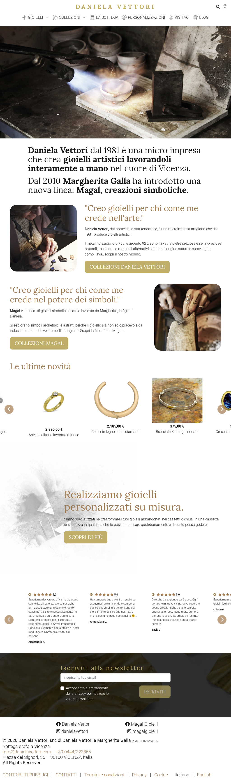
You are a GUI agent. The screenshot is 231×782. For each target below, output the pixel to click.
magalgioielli (144, 731)
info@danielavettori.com (27, 751)
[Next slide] (221, 409)
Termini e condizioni (104, 774)
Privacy (139, 774)
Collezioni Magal (39, 343)
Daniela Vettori (116, 6)
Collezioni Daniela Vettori (127, 267)
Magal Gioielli (144, 724)
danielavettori (74, 731)
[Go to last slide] (9, 409)
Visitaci (182, 17)
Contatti (66, 774)
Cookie (161, 774)
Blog (203, 17)
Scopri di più (86, 537)
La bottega (106, 17)
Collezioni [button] (69, 17)
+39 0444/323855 (73, 751)
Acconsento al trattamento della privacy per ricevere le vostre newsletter (87, 693)
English (204, 774)
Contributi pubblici (25, 774)
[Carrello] (225, 6)
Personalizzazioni (146, 17)
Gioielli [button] (35, 17)
